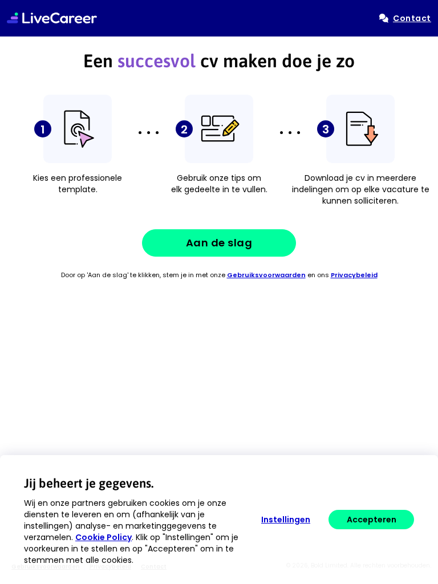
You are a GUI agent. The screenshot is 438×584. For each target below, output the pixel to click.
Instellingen (285, 519)
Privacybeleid (354, 274)
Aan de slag (219, 243)
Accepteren (371, 519)
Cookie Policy (103, 537)
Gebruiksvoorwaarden (266, 274)
